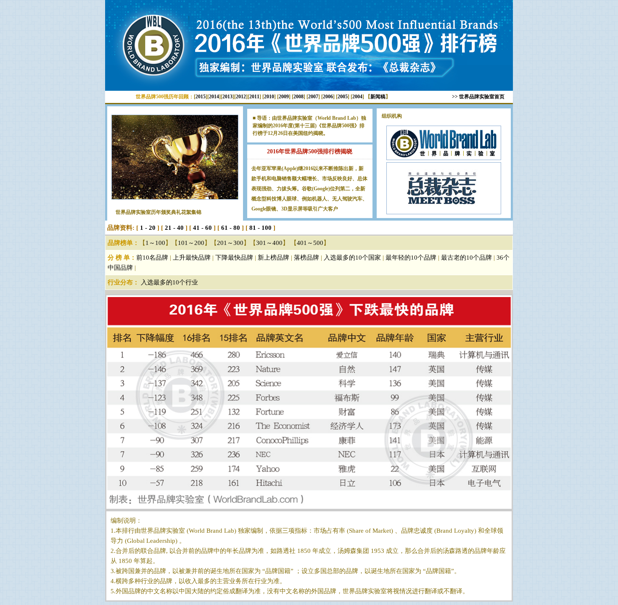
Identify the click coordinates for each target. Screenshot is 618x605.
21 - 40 (173, 227)
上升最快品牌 (192, 257)
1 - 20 (147, 227)
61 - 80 (229, 227)
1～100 (155, 242)
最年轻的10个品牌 (411, 257)
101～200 (191, 242)
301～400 (269, 242)
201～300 (230, 242)
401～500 (310, 242)
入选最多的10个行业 (169, 282)
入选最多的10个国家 (352, 257)
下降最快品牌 (234, 257)
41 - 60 (202, 227)
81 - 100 (260, 227)
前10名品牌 (152, 257)
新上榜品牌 (273, 257)
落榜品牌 (306, 257)
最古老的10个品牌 (466, 257)
